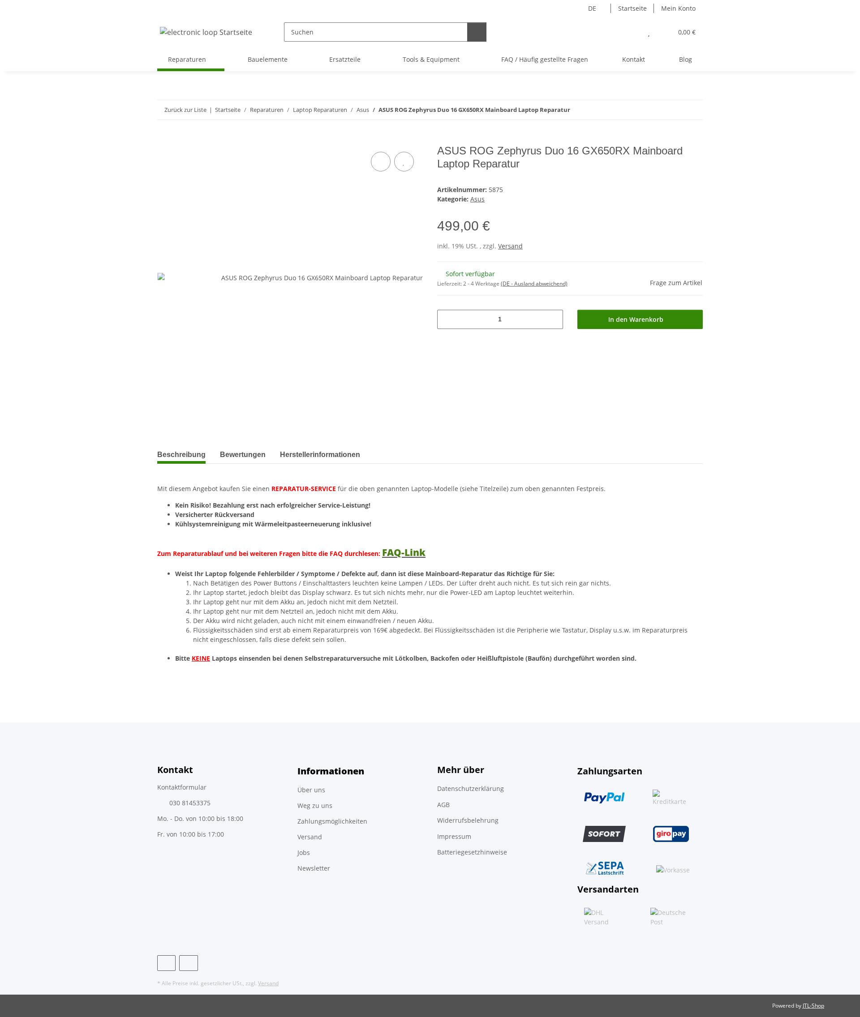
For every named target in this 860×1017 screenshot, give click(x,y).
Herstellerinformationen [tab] (320, 454)
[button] (631, 32)
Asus (477, 199)
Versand (510, 246)
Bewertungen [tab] (243, 454)
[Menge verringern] (447, 319)
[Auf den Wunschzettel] (404, 161)
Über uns (311, 790)
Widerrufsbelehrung (468, 820)
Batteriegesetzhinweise (472, 852)
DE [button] (592, 8)
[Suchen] (476, 32)
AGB (443, 804)
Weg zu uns (314, 805)
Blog (685, 59)
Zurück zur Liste (185, 110)
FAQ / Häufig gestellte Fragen (544, 59)
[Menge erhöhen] (553, 319)
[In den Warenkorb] (164, 140)
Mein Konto (678, 8)
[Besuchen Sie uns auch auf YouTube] (188, 963)
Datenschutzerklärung (470, 788)
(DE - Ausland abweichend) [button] (534, 283)
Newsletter (313, 868)
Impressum (454, 836)
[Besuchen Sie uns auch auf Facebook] (166, 963)
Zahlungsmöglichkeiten (332, 821)
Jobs (303, 852)
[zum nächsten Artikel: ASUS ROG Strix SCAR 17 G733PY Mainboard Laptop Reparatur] (693, 110)
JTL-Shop (813, 1005)
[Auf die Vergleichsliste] (381, 161)
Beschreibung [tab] (181, 454)
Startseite (632, 8)
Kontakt (633, 59)
